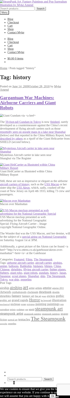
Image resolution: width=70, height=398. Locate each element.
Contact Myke (15, 32)
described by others (11, 138)
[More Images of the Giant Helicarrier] (28, 168)
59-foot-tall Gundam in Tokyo (23, 121)
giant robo (16, 272)
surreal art (13, 319)
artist (32, 287)
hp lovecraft (46, 300)
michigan (15, 304)
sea (26, 309)
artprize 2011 (58, 288)
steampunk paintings (51, 314)
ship (42, 276)
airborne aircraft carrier (20, 262)
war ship (14, 279)
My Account (14, 372)
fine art (38, 296)
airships (57, 262)
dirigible (56, 292)
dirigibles (16, 269)
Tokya (3, 279)
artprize (47, 287)
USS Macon (51, 184)
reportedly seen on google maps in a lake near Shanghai (33, 131)
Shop (10, 29)
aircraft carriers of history (14, 184)
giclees (51, 295)
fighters (4, 272)
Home (3, 68)
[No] (57, 396)
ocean (23, 304)
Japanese (5, 276)
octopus (31, 304)
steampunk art (49, 308)
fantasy (16, 296)
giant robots (31, 272)
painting (40, 304)
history (54, 272)
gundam (44, 272)
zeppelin (3, 324)
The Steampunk (43, 259)
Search (40, 8)
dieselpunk (45, 292)
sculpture (20, 309)
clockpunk (32, 292)
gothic (60, 296)
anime (3, 266)
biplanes (38, 266)
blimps (48, 266)
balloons (13, 266)
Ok (52, 396)
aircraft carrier (43, 262)
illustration (59, 300)
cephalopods (19, 292)
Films (29, 259)
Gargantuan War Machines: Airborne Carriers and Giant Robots (28, 102)
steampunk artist (11, 313)
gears (44, 296)
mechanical (5, 304)
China (57, 266)
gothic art (5, 300)
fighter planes (58, 269)
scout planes (19, 276)
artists (38, 287)
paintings (53, 304)
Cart (10, 25)
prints (13, 309)
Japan (62, 272)
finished (55, 121)
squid (31, 309)
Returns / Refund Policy (21, 336)
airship (4, 288)
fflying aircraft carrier (35, 269)
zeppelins (26, 279)
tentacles (24, 319)
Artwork (5, 292)
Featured (19, 259)
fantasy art (28, 295)
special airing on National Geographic (44, 236)
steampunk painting (32, 314)
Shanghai (33, 276)
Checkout (13, 22)
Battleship (26, 266)
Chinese (5, 269)
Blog (10, 19)
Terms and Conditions (20, 333)
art (25, 287)
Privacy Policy (16, 329)
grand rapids (20, 300)
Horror (34, 300)
